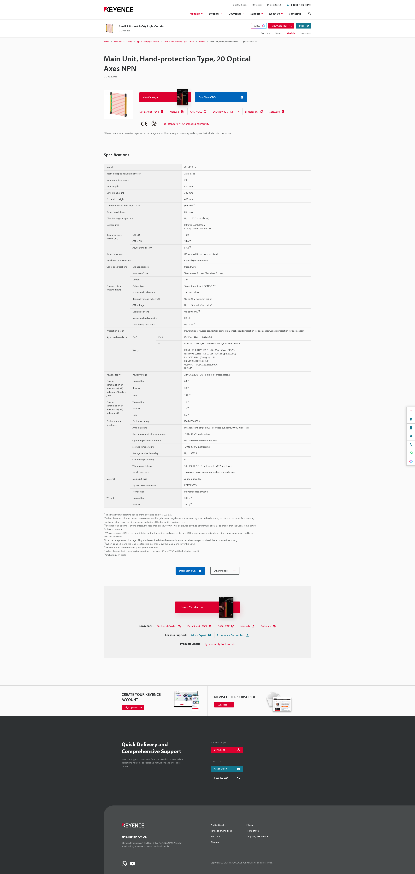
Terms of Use (252, 830)
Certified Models (218, 825)
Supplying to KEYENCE (257, 836)
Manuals (174, 111)
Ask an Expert (198, 635)
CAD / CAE (196, 111)
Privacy (249, 825)
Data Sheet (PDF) (149, 111)
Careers (258, 5)
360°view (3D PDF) (223, 111)
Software (274, 111)
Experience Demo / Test (230, 635)
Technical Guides (167, 626)
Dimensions (252, 111)
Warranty (215, 836)
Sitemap (215, 842)
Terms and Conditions (221, 830)
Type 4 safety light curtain (220, 644)
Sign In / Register (240, 5)
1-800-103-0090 (300, 5)
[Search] (309, 13)
